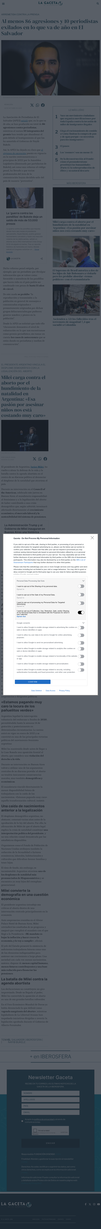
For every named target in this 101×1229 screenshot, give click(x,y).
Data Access (50, 691)
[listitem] (50, 581)
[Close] (93, 538)
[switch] (81, 586)
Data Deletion (36, 691)
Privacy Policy (64, 691)
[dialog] (50, 614)
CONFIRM (32, 682)
